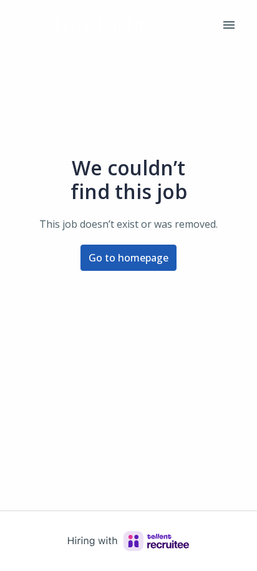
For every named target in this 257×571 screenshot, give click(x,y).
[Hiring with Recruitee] (128, 541)
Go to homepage (128, 258)
